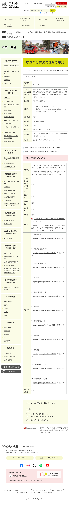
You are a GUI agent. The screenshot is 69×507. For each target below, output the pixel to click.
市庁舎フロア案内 (36, 492)
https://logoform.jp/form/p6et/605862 (44, 368)
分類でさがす (20, 32)
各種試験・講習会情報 (11, 120)
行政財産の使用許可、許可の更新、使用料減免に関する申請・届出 (11, 271)
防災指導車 (7, 110)
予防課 (28, 409)
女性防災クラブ (9, 353)
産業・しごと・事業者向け (9, 25)
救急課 (6, 312)
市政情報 (43, 25)
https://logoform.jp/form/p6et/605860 (44, 354)
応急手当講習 (8, 113)
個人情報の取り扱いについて (41, 490)
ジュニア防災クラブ (10, 356)
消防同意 (7, 187)
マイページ (49, 3)
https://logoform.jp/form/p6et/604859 (44, 238)
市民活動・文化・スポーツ (26, 19)
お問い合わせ (48, 492)
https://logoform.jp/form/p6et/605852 (44, 296)
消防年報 (7, 76)
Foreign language (37, 3)
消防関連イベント (9, 132)
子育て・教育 (43, 19)
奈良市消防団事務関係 (11, 262)
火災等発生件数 (9, 163)
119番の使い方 (8, 123)
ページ (49, 13)
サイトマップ (26, 490)
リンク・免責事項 (57, 490)
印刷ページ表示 (63, 70)
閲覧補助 (49, 6)
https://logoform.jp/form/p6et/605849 (44, 282)
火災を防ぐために (9, 167)
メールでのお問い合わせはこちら (37, 420)
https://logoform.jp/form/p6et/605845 (44, 253)
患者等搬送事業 (9, 117)
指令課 (6, 315)
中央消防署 (7, 327)
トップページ (11, 32)
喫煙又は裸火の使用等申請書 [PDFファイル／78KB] (42, 151)
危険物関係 (7, 200)
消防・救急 (38, 32)
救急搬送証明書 (9, 220)
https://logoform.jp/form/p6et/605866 (44, 383)
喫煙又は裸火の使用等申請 (14, 37)
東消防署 (7, 341)
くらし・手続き (9, 19)
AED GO (7, 98)
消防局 (45, 32)
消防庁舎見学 (8, 253)
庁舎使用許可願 (9, 265)
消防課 (6, 305)
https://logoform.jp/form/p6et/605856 (44, 325)
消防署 (48, 129)
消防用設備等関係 (9, 193)
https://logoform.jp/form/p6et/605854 (44, 310)
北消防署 (7, 337)
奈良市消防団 (8, 360)
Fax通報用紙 (8, 238)
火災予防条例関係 (9, 197)
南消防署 (7, 331)
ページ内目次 (30, 76)
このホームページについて (11, 490)
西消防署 (7, 334)
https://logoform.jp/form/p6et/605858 (44, 339)
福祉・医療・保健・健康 (60, 19)
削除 (23, 37)
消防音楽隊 (7, 83)
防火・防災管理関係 (10, 190)
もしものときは (9, 101)
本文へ (27, 3)
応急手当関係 (8, 224)
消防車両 (7, 80)
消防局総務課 (8, 301)
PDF (54, 13)
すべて (43, 13)
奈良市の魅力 (26, 25)
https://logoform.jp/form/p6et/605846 (44, 267)
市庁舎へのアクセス (23, 492)
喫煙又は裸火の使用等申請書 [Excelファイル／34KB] (42, 147)
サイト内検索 (25, 10)
